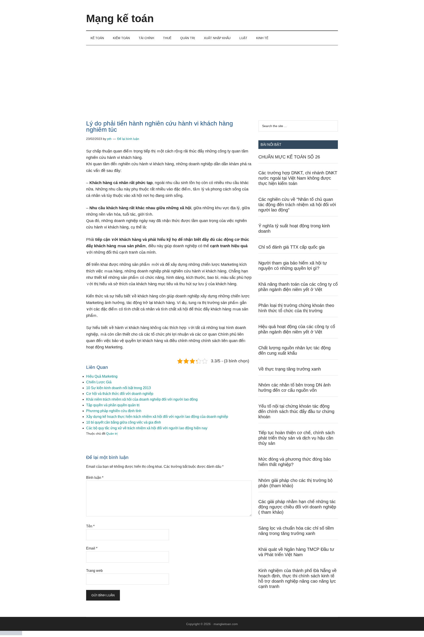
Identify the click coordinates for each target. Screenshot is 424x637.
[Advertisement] (212, 78)
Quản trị (111, 433)
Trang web (94, 570)
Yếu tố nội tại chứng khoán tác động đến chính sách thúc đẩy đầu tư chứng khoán (296, 411)
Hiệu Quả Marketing (101, 376)
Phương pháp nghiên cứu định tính (113, 411)
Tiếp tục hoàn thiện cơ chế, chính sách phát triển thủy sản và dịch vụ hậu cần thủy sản (296, 438)
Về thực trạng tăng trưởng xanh (289, 369)
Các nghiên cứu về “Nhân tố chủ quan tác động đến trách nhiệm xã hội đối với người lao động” (297, 204)
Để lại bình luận (128, 139)
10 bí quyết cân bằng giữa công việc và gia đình (123, 422)
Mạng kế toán (120, 18)
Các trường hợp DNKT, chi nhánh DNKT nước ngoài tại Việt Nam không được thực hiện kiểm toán (297, 178)
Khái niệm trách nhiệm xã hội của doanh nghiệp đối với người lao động (142, 399)
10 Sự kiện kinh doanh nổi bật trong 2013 (118, 388)
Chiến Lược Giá (99, 382)
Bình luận (94, 477)
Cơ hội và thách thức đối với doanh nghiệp (119, 394)
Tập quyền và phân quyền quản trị (113, 405)
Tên (90, 526)
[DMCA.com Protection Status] (11, 634)
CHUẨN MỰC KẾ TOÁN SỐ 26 (289, 156)
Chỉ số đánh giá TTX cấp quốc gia (291, 247)
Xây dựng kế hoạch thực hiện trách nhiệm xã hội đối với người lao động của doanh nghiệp (157, 416)
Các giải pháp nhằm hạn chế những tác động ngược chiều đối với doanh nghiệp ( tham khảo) (297, 507)
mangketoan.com (226, 624)
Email (91, 548)
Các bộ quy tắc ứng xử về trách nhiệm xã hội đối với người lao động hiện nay (146, 428)
